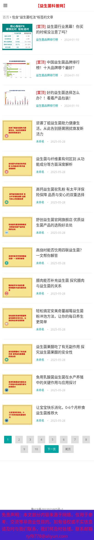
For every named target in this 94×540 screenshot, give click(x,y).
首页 (6, 17)
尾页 (68, 449)
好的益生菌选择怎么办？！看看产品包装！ (58, 95)
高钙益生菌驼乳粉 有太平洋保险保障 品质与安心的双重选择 (60, 192)
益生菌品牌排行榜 (47, 40)
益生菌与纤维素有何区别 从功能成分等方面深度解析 (60, 161)
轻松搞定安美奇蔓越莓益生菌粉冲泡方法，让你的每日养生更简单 (60, 316)
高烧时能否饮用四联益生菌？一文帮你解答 (60, 252)
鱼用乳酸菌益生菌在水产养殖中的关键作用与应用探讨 (60, 380)
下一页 (51, 449)
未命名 (40, 142)
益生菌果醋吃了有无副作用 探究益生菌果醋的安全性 (60, 349)
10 (36, 449)
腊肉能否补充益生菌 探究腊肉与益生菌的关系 (60, 283)
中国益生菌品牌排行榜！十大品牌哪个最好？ (58, 65)
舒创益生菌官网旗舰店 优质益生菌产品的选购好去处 (60, 222)
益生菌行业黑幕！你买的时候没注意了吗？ (59, 29)
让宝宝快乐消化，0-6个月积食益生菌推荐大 (60, 410)
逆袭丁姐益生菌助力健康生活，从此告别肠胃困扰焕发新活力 (60, 128)
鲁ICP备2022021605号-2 (47, 509)
